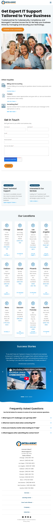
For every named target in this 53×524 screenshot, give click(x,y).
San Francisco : (22, 485)
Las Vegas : (22, 463)
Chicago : (22, 458)
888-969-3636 (11, 111)
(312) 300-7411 (29, 458)
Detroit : (22, 460)
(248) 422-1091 (29, 460)
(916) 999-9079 (30, 482)
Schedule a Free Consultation (13, 29)
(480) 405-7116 (29, 474)
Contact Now (10, 91)
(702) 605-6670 (29, 463)
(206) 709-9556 (28, 488)
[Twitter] (30, 517)
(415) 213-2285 (29, 469)
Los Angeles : (22, 466)
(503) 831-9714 (29, 477)
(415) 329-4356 (30, 485)
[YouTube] (23, 517)
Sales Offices (26, 455)
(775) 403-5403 (28, 480)
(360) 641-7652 (29, 471)
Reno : (22, 480)
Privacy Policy (26, 521)
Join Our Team (11, 101)
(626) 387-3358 (30, 466)
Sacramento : (22, 482)
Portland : (22, 477)
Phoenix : (22, 474)
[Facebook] (28, 517)
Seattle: (22, 488)
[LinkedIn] (25, 517)
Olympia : (22, 471)
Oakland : (22, 469)
